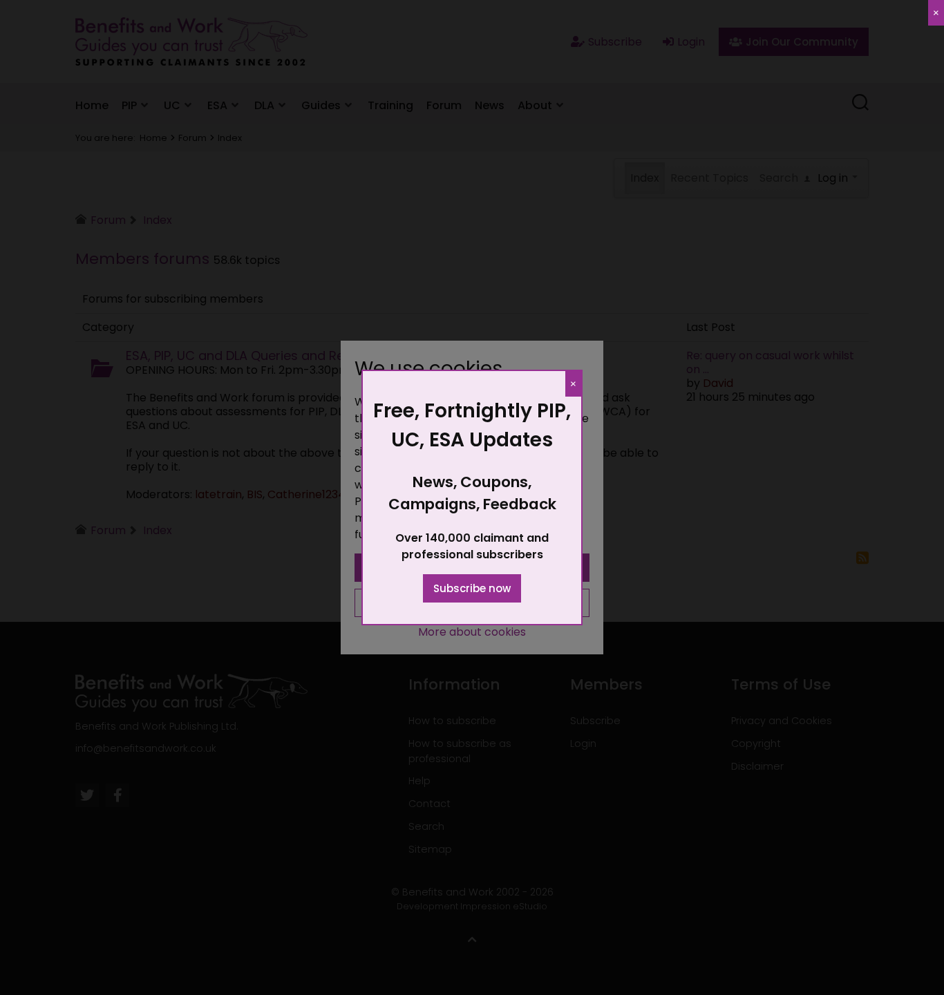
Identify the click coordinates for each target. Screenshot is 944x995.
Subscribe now (472, 588)
